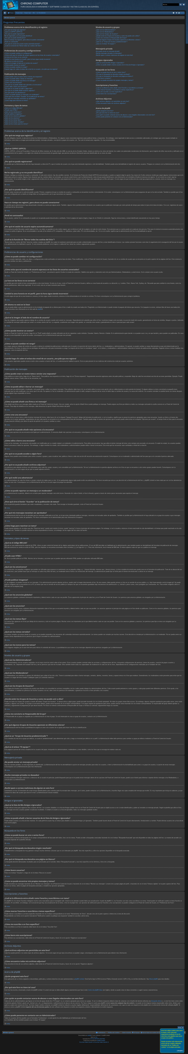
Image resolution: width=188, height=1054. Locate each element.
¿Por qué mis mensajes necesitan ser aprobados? (20, 98)
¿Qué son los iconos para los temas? (16, 124)
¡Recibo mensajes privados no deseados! (109, 53)
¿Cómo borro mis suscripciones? (106, 94)
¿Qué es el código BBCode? (13, 108)
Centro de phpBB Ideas (95, 990)
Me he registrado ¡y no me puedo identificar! (18, 36)
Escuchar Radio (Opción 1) (86, 1042)
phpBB (40, 309)
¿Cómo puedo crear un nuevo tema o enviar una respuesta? (23, 76)
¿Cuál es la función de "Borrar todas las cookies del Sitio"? (23, 46)
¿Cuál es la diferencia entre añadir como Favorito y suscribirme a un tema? (119, 88)
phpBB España (101, 1040)
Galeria (182, 13)
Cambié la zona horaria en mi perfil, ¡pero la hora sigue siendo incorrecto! (27, 59)
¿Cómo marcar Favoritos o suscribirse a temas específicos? (115, 90)
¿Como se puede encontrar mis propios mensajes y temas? (114, 80)
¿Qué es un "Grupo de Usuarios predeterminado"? (111, 42)
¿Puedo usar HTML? (11, 110)
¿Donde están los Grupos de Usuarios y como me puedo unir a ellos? (118, 36)
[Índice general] (11, 5)
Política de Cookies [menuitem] (113, 1032)
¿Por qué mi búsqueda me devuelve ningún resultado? (113, 74)
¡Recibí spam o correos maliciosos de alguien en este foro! (114, 55)
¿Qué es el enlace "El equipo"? (105, 44)
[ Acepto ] (180, 1050)
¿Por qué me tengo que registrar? (15, 30)
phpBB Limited (79, 979)
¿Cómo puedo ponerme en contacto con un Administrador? (114, 117)
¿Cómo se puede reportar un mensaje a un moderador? (21, 94)
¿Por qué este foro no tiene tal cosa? (107, 113)
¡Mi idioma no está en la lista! (13, 61)
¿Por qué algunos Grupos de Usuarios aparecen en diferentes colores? (118, 40)
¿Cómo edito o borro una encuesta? (15, 86)
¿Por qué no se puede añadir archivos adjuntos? (19, 90)
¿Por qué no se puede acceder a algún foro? (18, 88)
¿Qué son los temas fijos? (12, 120)
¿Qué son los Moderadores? (105, 32)
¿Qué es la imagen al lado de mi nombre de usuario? (21, 63)
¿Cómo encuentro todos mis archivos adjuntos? (111, 103)
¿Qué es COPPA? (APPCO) (13, 32)
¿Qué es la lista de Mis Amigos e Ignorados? (110, 63)
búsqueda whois (156, 1001)
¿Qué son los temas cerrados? (14, 122)
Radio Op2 (27, 13)
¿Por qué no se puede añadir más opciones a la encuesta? (23, 84)
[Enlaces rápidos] (4, 13)
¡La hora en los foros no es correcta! (15, 57)
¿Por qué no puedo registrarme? (14, 34)
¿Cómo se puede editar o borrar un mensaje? (18, 78)
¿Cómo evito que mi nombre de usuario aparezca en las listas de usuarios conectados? (32, 55)
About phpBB (153, 979)
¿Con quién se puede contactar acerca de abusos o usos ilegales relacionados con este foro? (125, 115)
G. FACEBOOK (41, 13)
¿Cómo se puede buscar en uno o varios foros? (111, 72)
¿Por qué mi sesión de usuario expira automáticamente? (22, 44)
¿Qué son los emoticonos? (12, 112)
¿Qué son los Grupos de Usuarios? (107, 34)
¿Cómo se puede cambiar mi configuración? (18, 53)
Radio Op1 (19, 13)
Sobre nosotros (126, 1032)
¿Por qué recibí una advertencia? (14, 92)
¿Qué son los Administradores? (106, 30)
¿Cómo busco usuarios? (103, 78)
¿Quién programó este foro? (104, 111)
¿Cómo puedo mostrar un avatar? (15, 65)
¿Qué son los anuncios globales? (14, 116)
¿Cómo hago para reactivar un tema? (16, 100)
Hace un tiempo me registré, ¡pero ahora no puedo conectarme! (24, 40)
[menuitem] (10, 13)
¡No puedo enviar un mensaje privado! (108, 51)
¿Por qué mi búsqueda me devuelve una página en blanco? (114, 76)
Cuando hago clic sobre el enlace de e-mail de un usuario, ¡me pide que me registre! (30, 69)
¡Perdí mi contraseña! (11, 42)
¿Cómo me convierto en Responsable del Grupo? (111, 38)
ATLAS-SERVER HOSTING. (97, 1038)
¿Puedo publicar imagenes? (13, 114)
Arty (96, 1037)
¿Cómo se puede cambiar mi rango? (15, 67)
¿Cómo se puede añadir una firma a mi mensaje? (19, 80)
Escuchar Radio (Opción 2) (101, 1042)
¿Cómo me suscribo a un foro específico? (109, 92)
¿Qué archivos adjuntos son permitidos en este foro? (112, 101)
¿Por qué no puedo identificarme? (15, 38)
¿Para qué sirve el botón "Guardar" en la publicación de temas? (24, 96)
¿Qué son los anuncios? (12, 118)
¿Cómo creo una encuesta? (13, 82)
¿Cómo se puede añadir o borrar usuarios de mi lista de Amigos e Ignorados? (120, 65)
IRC (34, 13)
